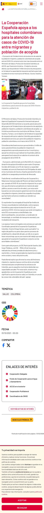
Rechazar (22, 507)
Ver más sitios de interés (22, 409)
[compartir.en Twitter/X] (8, 345)
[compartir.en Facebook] (3, 345)
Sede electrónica (20, 420)
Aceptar (22, 500)
